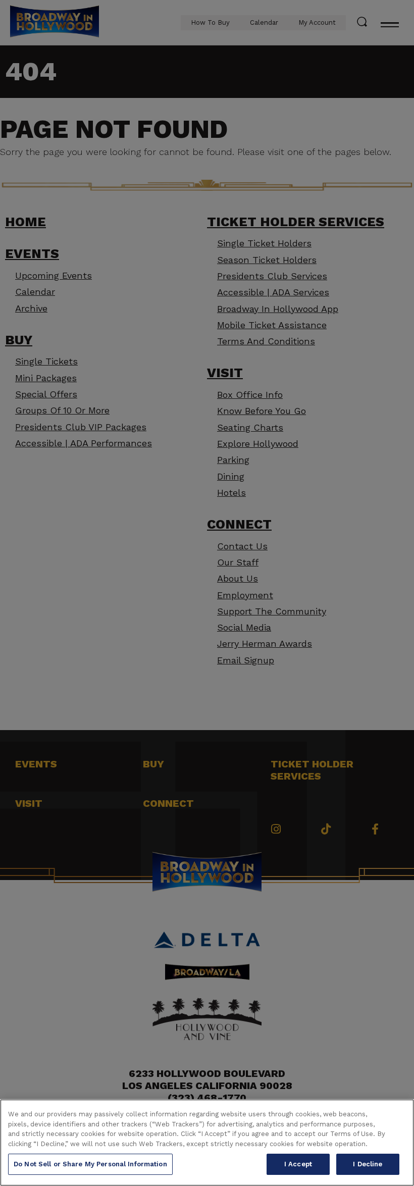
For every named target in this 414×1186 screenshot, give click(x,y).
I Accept (298, 1164)
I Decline (367, 1164)
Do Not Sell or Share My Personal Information (90, 1164)
